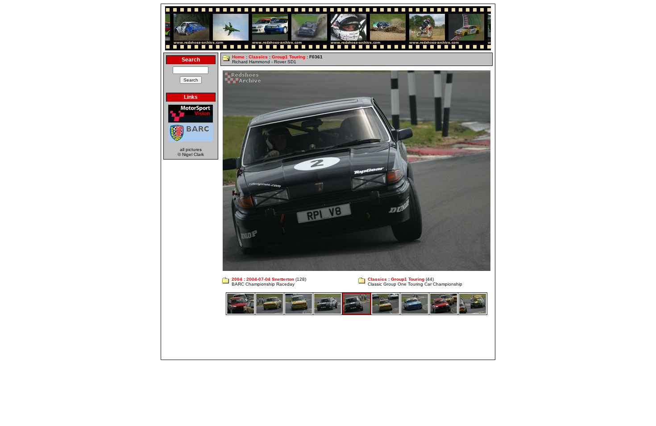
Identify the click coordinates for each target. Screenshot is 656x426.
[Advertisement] (328, 337)
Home (238, 56)
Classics (258, 56)
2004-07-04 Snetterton (270, 279)
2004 (237, 279)
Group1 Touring (288, 56)
